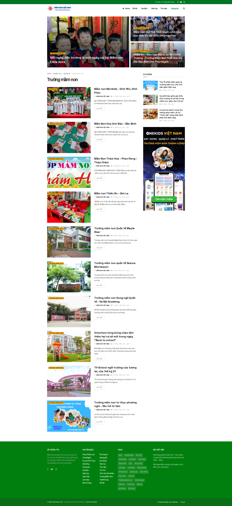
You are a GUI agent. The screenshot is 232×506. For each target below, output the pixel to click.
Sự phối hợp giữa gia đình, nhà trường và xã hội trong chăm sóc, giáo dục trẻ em (172, 98)
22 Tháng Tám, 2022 (167, 104)
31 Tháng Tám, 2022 (167, 121)
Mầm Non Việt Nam (58, 66)
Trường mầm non (58, 53)
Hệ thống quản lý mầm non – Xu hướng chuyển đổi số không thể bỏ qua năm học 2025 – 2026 (168, 457)
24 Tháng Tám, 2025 (141, 40)
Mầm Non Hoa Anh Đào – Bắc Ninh (115, 123)
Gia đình (144, 8)
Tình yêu (131, 484)
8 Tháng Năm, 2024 (118, 235)
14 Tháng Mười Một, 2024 (143, 66)
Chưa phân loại (88, 454)
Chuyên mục (57, 73)
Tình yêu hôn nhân (107, 473)
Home (127, 8)
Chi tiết (99, 108)
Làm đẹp (86, 480)
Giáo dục (154, 8)
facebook (122, 459)
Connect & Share (91, 502)
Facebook (86, 467)
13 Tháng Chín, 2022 (167, 90)
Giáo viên (86, 477)
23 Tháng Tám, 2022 (118, 305)
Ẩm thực (132, 488)
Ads (120, 455)
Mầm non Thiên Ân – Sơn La (111, 193)
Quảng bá (174, 8)
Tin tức (102, 470)
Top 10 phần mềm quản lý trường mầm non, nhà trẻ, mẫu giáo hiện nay (171, 84)
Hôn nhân (138, 463)
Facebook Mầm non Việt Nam (167, 502)
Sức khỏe (103, 461)
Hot (130, 463)
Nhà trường (87, 483)
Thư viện (163, 8)
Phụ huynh (104, 454)
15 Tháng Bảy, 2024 (118, 127)
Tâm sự (103, 464)
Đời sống (86, 464)
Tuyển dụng (104, 480)
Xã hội (135, 8)
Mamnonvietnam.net (56, 502)
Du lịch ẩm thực (89, 461)
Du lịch (139, 455)
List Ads (122, 467)
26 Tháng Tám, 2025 (74, 66)
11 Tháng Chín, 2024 (119, 96)
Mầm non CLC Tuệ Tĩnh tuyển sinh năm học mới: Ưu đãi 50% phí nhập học (157, 33)
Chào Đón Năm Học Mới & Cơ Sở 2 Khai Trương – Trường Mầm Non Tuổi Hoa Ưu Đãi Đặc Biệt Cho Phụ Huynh (158, 58)
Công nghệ (87, 458)
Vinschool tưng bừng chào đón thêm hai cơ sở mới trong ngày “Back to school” (114, 336)
